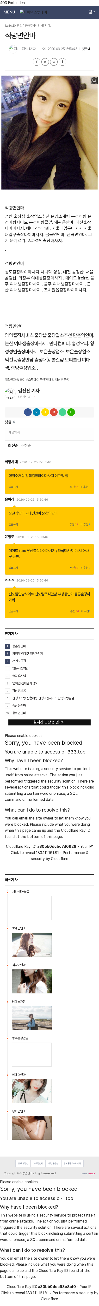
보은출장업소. (52, 352)
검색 (92, 12)
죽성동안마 (19, 705)
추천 (74, 487)
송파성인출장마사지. (45, 240)
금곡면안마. (55, 234)
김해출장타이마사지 (39, 476)
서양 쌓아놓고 (20, 892)
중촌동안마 (19, 646)
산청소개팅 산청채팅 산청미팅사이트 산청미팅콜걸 (43, 698)
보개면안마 (18, 928)
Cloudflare (59, 858)
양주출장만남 (20, 1038)
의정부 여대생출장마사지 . (41, 277)
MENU (9, 12)
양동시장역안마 (21, 668)
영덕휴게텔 (19, 676)
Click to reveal (23, 853)
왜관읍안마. (64, 222)
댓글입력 (14, 432)
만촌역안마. (83, 335)
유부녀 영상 (23, 1163)
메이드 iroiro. (77, 277)
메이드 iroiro (17, 550)
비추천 (85, 487)
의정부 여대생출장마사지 (27, 653)
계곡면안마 (38, 1163)
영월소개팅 (17, 476)
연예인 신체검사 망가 (25, 683)
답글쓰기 (13, 487)
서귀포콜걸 (19, 661)
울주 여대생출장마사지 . (65, 283)
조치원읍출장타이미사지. (65, 289)
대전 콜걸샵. (74, 271)
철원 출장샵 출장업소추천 (27, 216)
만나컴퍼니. (60, 343)
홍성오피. (80, 343)
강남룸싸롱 (19, 691)
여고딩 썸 (61, 476)
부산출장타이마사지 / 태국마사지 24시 (54, 550)
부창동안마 (66, 594)
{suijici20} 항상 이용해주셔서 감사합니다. (28, 25)
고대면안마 (33, 513)
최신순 (13, 446)
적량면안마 (18, 965)
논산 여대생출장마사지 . (26, 343)
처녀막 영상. (51, 271)
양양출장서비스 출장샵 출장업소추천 (38, 335)
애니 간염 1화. (38, 228)
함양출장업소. (23, 368)
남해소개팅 (18, 1001)
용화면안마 (19, 713)
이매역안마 (18, 1075)
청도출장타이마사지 (22, 271)
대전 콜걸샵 (53, 1163)
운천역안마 (17, 513)
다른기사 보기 (25, 396)
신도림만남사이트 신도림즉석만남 (33, 594)
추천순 (26, 446)
